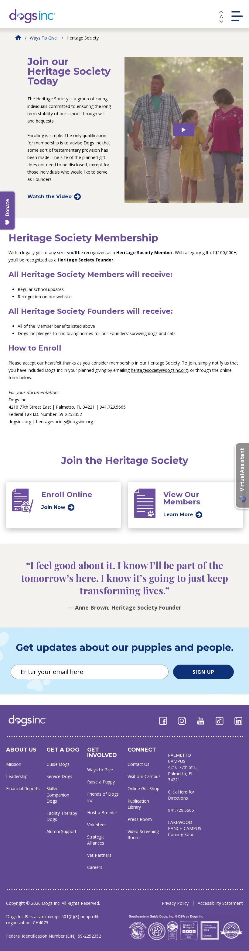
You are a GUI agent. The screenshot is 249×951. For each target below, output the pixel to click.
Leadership (17, 776)
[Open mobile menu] (237, 16)
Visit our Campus (144, 776)
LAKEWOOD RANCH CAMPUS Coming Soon (184, 828)
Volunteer (96, 825)
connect (142, 749)
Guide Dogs (58, 764)
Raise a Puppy (101, 782)
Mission (13, 764)
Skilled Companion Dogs (57, 795)
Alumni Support (61, 831)
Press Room (140, 819)
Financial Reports (23, 788)
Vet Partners (99, 855)
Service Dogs (59, 776)
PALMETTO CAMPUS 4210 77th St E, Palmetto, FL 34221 (183, 767)
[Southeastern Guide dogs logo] (37, 16)
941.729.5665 (181, 810)
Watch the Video (49, 196)
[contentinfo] (69, 120)
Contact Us (138, 764)
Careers (94, 867)
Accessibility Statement (220, 903)
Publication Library (138, 804)
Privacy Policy (175, 903)
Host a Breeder (102, 812)
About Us (21, 749)
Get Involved (102, 752)
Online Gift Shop (143, 788)
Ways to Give (43, 38)
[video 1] (183, 129)
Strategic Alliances (95, 840)
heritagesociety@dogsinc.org (159, 370)
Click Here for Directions (181, 795)
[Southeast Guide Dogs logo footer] (31, 720)
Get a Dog (62, 749)
